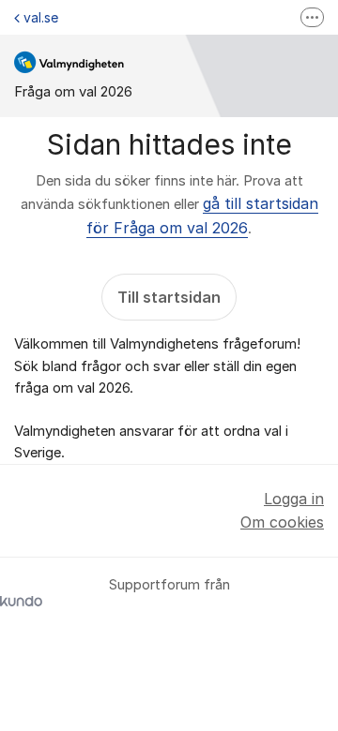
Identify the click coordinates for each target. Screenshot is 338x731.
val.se (40, 17)
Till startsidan (169, 297)
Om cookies (282, 522)
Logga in (294, 498)
